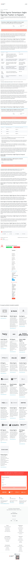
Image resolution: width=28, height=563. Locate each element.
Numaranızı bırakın (21, 503)
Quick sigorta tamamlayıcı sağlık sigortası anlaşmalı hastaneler (9, 169)
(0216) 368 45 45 (12, 502)
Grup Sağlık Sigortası (7, 530)
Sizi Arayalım (13, 279)
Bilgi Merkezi (20, 530)
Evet (9, 247)
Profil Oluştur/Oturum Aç (20, 546)
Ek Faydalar (7, 547)
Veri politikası (7, 541)
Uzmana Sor (20, 533)
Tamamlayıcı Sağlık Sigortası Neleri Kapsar (7, 81)
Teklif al (14, 298)
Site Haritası (20, 542)
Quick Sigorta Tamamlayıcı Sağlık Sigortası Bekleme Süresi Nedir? (13, 268)
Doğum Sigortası (7, 206)
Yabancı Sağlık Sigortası (7, 531)
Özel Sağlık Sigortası (19, 151)
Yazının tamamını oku (3, 318)
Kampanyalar (20, 531)
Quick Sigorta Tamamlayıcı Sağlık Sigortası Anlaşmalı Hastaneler (13, 263)
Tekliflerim (20, 547)
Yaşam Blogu (20, 526)
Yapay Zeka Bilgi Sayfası (21, 532)
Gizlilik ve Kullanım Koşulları (7, 537)
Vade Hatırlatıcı (7, 548)
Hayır (16, 247)
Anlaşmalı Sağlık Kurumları (7, 546)
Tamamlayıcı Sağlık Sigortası (7, 526)
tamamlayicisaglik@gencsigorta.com (5, 503)
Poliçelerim (20, 548)
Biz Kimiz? (20, 537)
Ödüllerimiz (20, 541)
